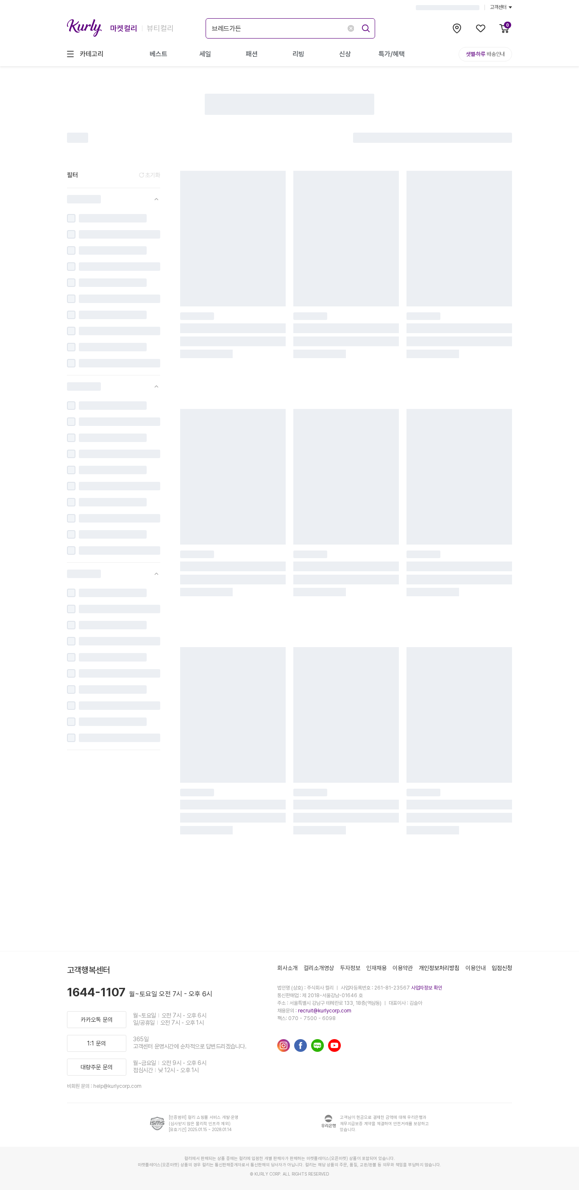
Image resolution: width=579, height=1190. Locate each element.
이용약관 (402, 968)
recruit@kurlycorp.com (324, 1011)
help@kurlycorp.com (117, 1086)
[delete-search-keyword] (351, 28)
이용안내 (475, 968)
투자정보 (350, 968)
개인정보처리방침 (439, 968)
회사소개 (287, 968)
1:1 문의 (96, 1043)
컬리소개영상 (318, 968)
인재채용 (376, 968)
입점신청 (502, 968)
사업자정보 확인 (426, 988)
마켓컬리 (123, 28)
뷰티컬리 (160, 28)
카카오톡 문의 (97, 1019)
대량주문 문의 (97, 1067)
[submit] (364, 27)
